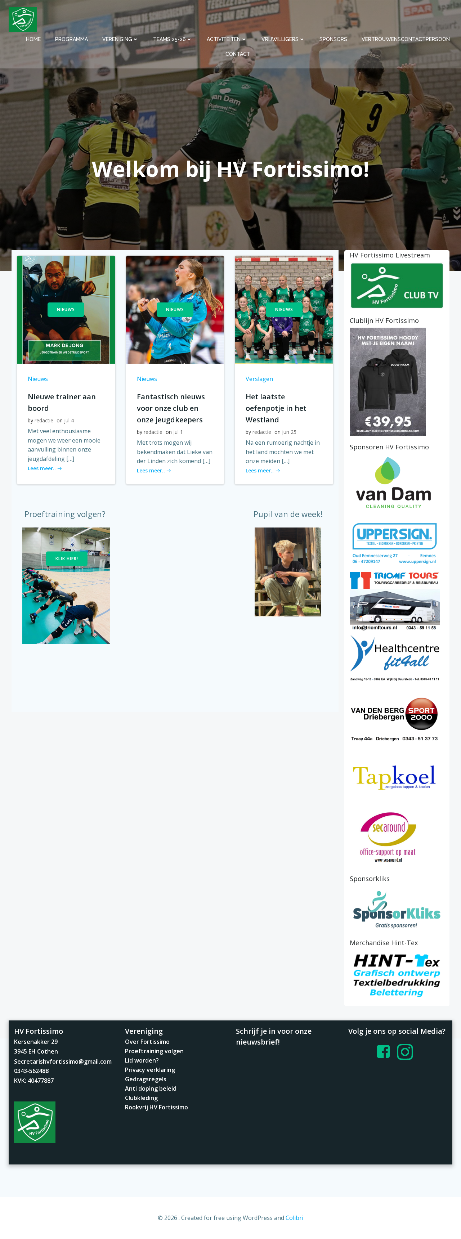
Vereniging (117, 39)
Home (33, 39)
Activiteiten (224, 39)
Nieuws (38, 379)
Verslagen (259, 379)
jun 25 (289, 431)
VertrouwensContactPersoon (406, 39)
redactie (44, 420)
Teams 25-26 (169, 39)
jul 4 (69, 420)
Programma (71, 39)
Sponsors (333, 39)
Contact (237, 54)
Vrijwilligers (280, 39)
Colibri (294, 1218)
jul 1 (178, 431)
